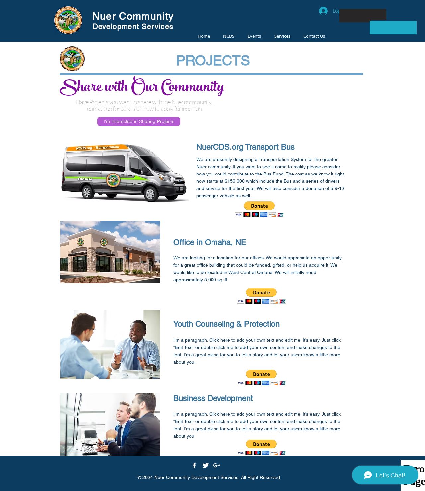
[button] (259, 209)
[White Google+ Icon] (216, 465)
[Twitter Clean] (205, 465)
